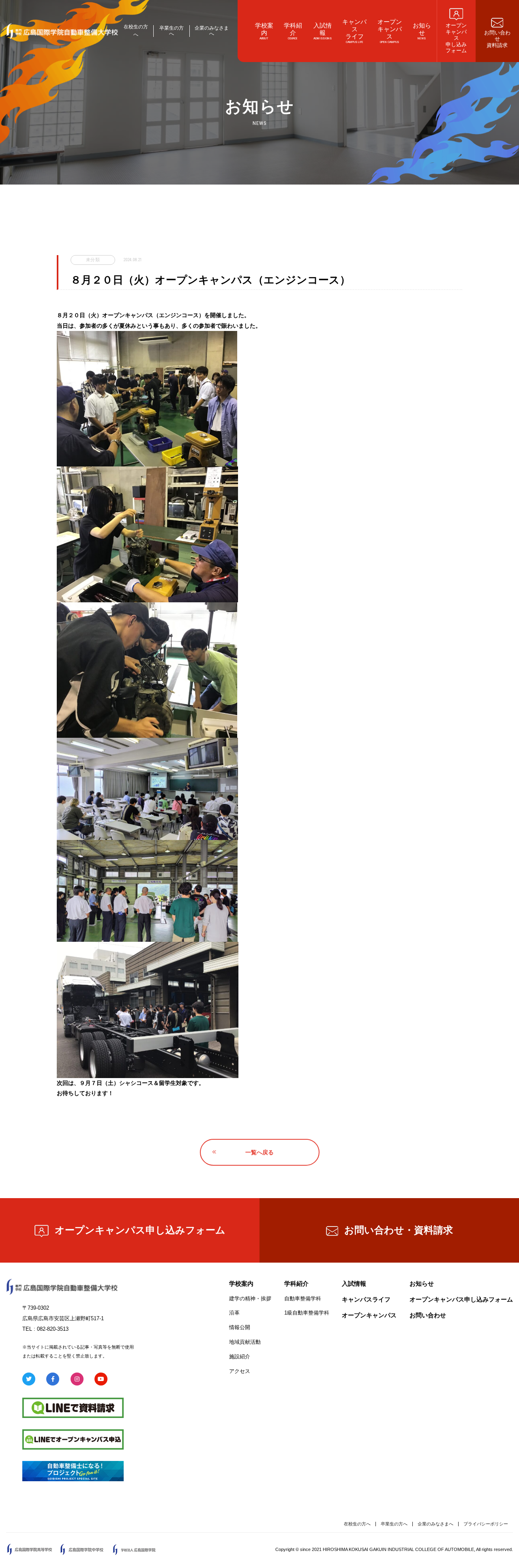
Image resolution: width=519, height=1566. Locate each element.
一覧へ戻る (259, 1152)
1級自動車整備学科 (306, 1313)
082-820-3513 (53, 1329)
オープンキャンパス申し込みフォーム (140, 1229)
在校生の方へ (357, 1523)
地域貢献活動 (245, 1342)
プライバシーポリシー (485, 1523)
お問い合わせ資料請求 (398, 1229)
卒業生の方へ (171, 31)
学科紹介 (296, 1283)
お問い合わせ (428, 1315)
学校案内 (241, 1283)
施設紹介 (239, 1356)
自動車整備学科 (302, 1298)
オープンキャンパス (369, 1315)
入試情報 (354, 1283)
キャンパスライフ (366, 1299)
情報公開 (239, 1327)
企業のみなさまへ (212, 31)
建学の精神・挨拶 (250, 1298)
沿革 (234, 1313)
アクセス (239, 1371)
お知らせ (422, 1283)
